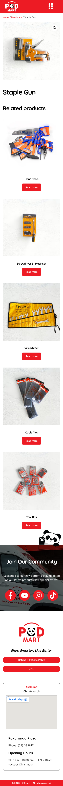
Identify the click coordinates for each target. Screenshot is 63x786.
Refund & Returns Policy (31, 659)
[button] (55, 28)
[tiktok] (52, 595)
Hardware (16, 17)
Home (6, 17)
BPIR (31, 668)
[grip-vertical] (51, 6)
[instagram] (38, 595)
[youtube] (24, 595)
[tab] (31, 687)
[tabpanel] (31, 731)
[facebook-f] (10, 595)
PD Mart (26, 783)
